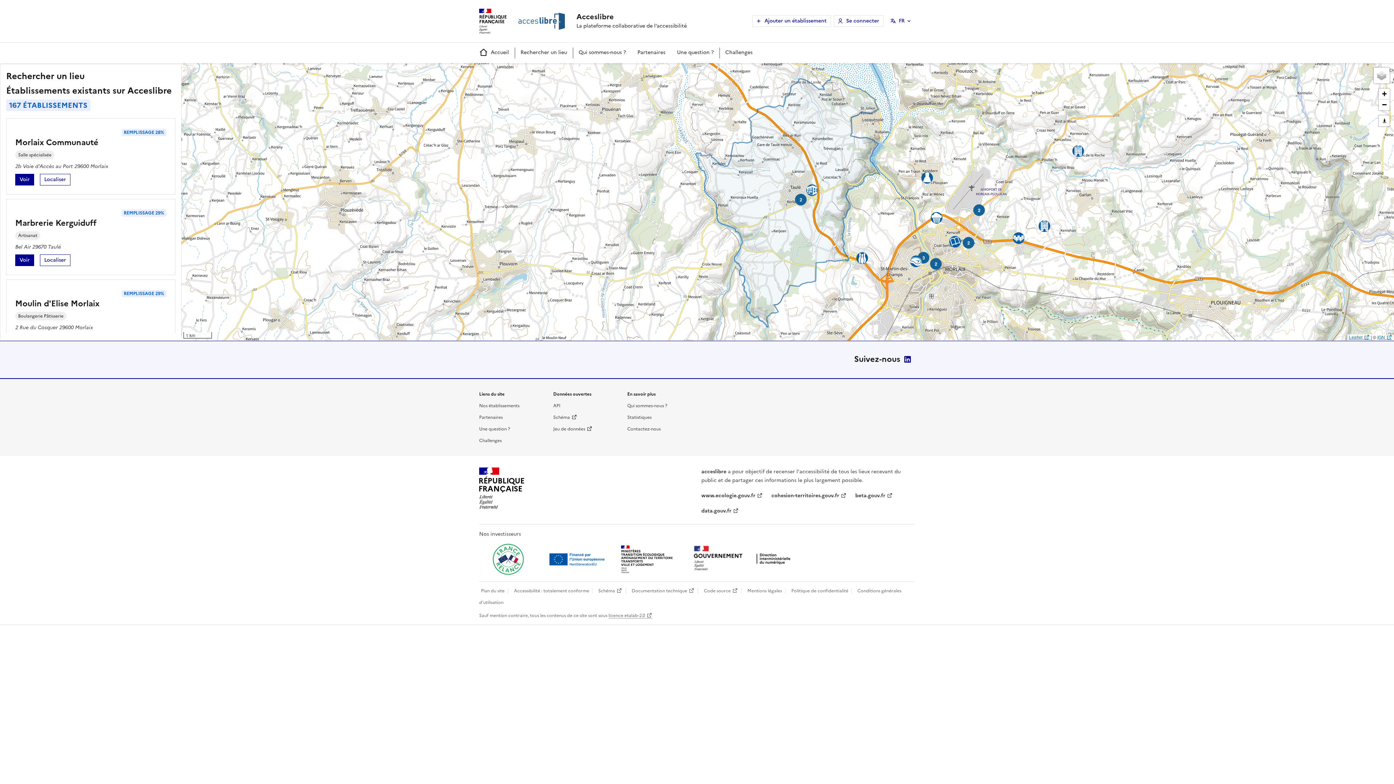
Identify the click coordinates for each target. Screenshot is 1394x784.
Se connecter (862, 21)
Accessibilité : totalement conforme (551, 591)
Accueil (500, 52)
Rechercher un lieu (544, 52)
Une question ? (695, 52)
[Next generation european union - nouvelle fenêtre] (578, 559)
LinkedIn (907, 359)
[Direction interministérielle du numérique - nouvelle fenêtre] (743, 559)
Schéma (561, 417)
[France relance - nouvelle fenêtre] (508, 559)
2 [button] (979, 210)
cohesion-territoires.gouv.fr (805, 495)
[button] (1382, 75)
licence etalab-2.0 (626, 615)
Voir (27, 180)
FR (902, 21)
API (557, 406)
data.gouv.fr (716, 511)
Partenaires (651, 52)
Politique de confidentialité (819, 591)
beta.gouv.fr (870, 495)
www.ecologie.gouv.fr (728, 495)
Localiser (57, 180)
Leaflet (1355, 337)
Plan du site (493, 591)
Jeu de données (569, 429)
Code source (717, 591)
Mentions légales (764, 591)
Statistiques (639, 417)
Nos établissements (499, 406)
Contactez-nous (644, 429)
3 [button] (923, 257)
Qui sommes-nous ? (602, 52)
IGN (1381, 337)
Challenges (739, 52)
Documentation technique (659, 591)
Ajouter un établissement (796, 21)
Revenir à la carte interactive (238, 72)
